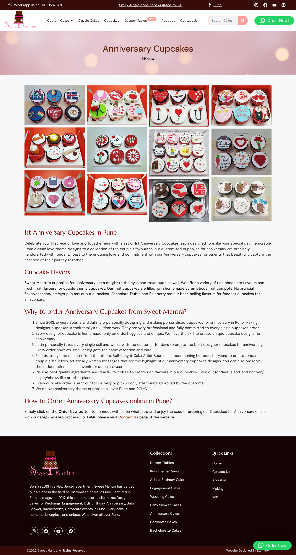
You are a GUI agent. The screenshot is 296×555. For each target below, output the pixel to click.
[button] (274, 20)
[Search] (243, 20)
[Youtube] (274, 5)
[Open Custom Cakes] (72, 20)
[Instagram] (256, 5)
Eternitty (263, 550)
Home (148, 58)
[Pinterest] (283, 5)
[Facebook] (265, 5)
